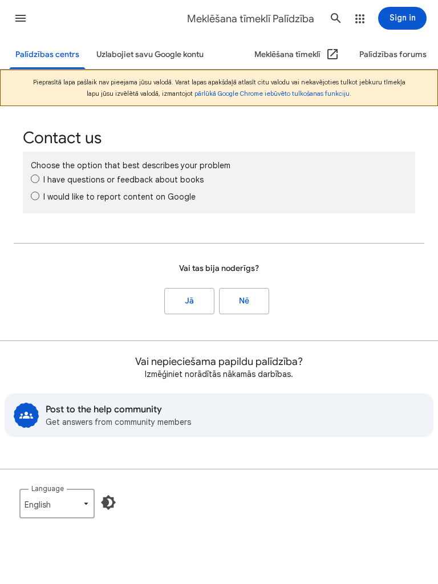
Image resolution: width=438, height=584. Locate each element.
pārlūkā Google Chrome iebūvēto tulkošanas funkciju (272, 94)
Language (47, 488)
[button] (20, 18)
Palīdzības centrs (47, 54)
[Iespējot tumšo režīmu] (108, 502)
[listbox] (57, 503)
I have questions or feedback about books (123, 180)
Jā (189, 301)
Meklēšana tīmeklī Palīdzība (250, 19)
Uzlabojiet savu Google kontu (150, 54)
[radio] (35, 179)
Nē (244, 301)
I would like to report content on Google (119, 197)
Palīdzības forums (393, 54)
